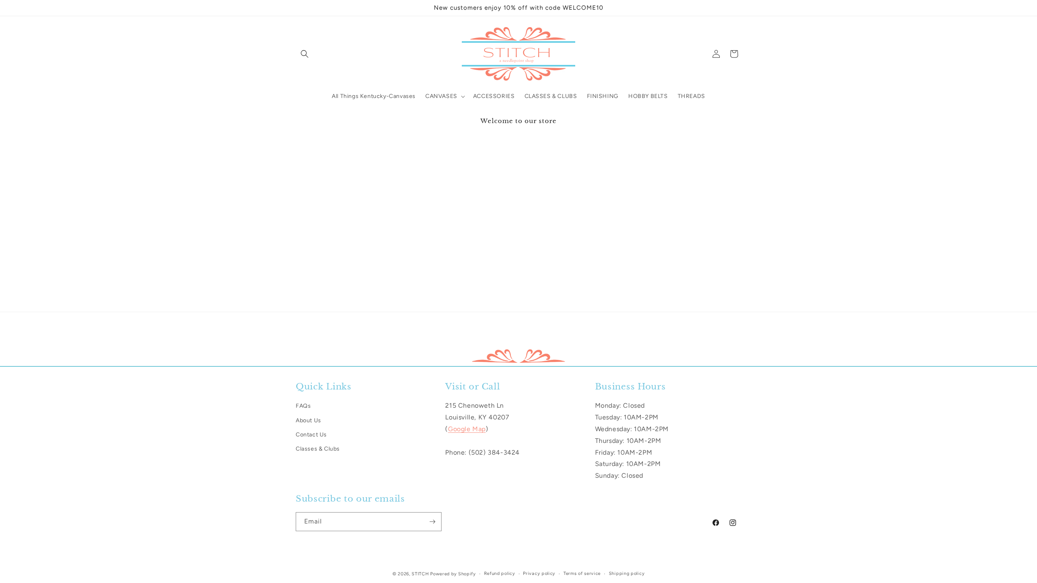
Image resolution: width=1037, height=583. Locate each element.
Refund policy (499, 573)
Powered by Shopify (453, 574)
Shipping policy (627, 573)
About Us (308, 420)
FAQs (303, 405)
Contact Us (311, 434)
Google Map (467, 428)
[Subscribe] (432, 521)
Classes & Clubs (318, 448)
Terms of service (582, 573)
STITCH (420, 574)
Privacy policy (539, 573)
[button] (305, 54)
